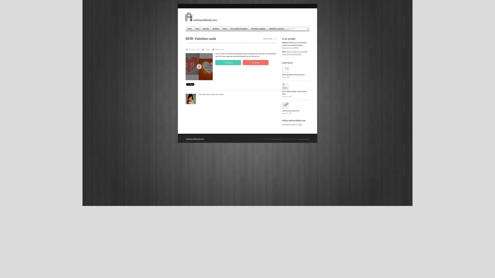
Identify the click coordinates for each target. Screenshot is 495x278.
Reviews (216, 29)
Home (190, 29)
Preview (255, 62)
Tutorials (206, 29)
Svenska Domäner (303, 139)
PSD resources (219, 49)
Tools (225, 29)
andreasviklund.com (278, 139)
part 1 (285, 48)
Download (228, 62)
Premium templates (258, 29)
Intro (197, 29)
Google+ (293, 124)
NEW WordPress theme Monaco (293, 75)
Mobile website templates (295, 52)
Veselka (207, 49)
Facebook (285, 124)
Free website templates (239, 29)
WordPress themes (277, 29)
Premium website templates (292, 54)
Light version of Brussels (290, 111)
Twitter (300, 124)
